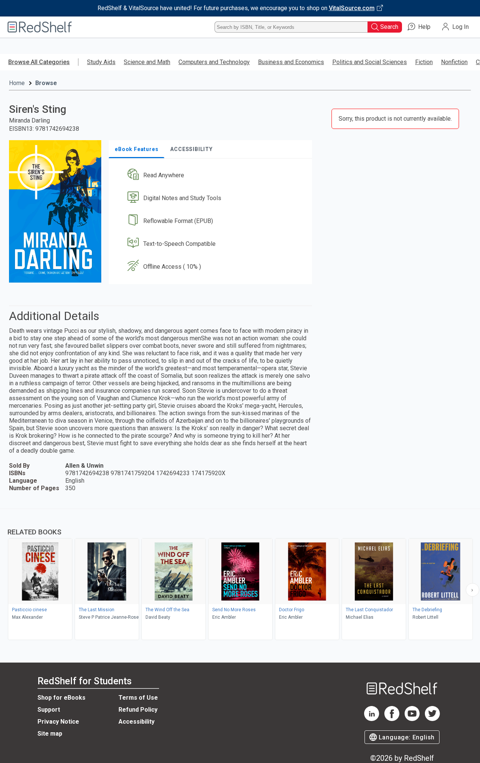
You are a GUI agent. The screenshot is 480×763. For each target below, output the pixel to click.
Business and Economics (291, 62)
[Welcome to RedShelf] (40, 26)
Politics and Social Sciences (369, 62)
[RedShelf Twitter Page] (432, 719)
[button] (212, 175)
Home (17, 83)
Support (49, 709)
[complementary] (240, 575)
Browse (46, 83)
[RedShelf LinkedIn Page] (371, 719)
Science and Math (147, 62)
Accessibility (136, 721)
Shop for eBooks (62, 697)
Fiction (424, 62)
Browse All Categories (39, 62)
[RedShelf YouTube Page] (412, 719)
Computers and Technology (214, 62)
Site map (50, 733)
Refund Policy (138, 709)
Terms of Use (138, 697)
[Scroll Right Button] (472, 590)
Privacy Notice (58, 721)
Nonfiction (454, 62)
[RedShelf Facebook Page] (391, 719)
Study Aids (101, 62)
